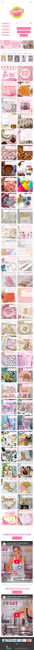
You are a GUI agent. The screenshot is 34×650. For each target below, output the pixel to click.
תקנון (17, 644)
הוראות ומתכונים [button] (6, 32)
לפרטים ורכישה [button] (17, 538)
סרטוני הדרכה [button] (5, 29)
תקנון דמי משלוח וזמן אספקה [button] (24, 28)
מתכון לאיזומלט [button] (6, 26)
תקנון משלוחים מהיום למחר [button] (23, 32)
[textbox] (17, 51)
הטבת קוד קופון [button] (24, 35)
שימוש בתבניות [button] (6, 35)
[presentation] (0, 58)
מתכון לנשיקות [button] (5, 23)
